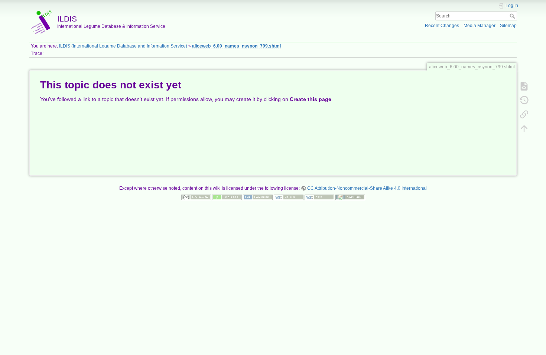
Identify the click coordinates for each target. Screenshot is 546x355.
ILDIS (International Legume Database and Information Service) (123, 46)
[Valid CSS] (319, 197)
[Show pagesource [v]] (524, 86)
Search (513, 16)
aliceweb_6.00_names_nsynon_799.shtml (236, 46)
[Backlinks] (524, 114)
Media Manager (479, 25)
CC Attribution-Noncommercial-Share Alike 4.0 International (367, 188)
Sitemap (508, 25)
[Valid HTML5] (288, 197)
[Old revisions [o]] (524, 100)
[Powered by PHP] (258, 197)
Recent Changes (442, 25)
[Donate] (227, 197)
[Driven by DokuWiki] (350, 197)
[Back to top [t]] (524, 128)
